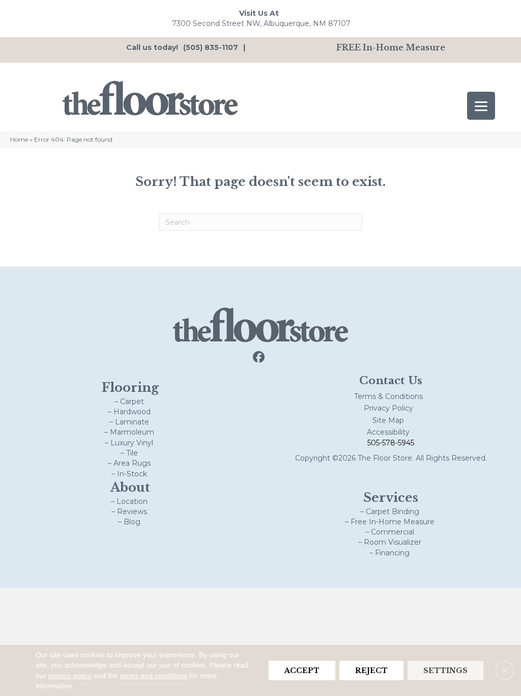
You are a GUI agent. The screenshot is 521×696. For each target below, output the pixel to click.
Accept (302, 670)
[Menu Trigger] (481, 106)
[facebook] (259, 357)
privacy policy (70, 675)
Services (390, 497)
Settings (445, 670)
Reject (371, 670)
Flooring (130, 387)
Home (19, 139)
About (130, 487)
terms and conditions (153, 675)
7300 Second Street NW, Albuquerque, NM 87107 (261, 23)
